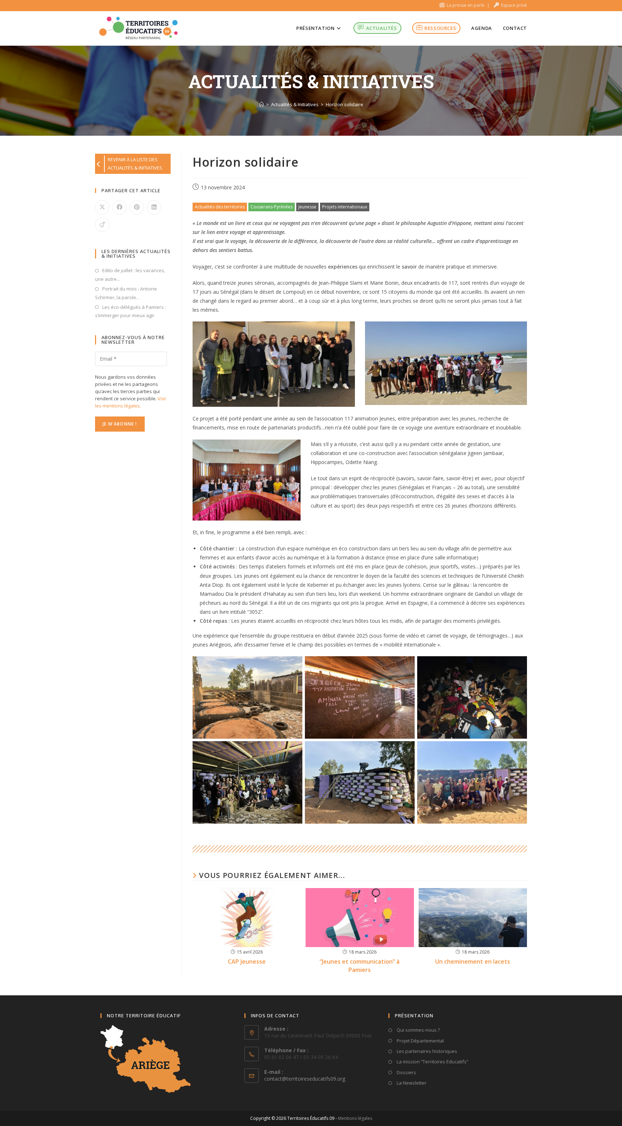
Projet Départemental (420, 1040)
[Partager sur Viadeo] (102, 224)
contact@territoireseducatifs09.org (304, 1078)
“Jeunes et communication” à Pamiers (360, 965)
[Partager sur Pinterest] (137, 207)
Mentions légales (355, 1118)
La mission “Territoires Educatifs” (432, 1061)
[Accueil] (261, 104)
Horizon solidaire (344, 104)
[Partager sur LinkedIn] (154, 207)
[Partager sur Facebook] (119, 207)
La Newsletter (411, 1083)
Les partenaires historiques (426, 1051)
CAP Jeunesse (247, 961)
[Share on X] (102, 207)
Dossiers (406, 1072)
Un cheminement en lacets (472, 961)
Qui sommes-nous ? (418, 1030)
